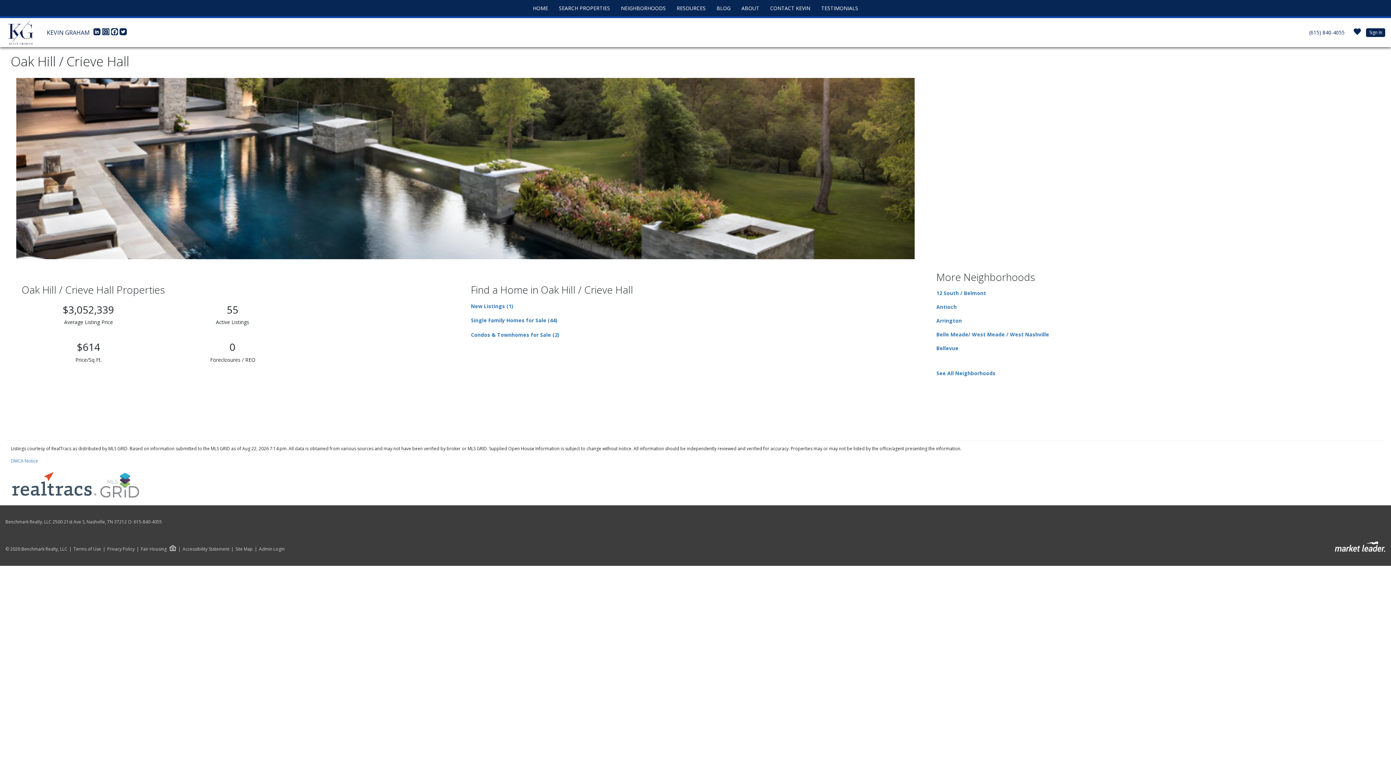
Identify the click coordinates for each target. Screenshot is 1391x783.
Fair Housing (154, 549)
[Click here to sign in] (1357, 33)
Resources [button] (691, 8)
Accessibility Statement (206, 549)
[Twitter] (123, 34)
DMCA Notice (24, 461)
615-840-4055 (148, 522)
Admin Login (272, 549)
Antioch (946, 306)
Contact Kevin (790, 8)
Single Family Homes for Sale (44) (514, 320)
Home (540, 8)
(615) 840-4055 (1327, 32)
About (750, 8)
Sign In (1375, 32)
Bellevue (947, 348)
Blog (724, 8)
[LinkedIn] (97, 34)
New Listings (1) (492, 306)
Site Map (244, 549)
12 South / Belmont (961, 293)
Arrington (949, 320)
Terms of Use (87, 549)
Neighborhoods (643, 8)
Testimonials (839, 8)
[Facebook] (115, 34)
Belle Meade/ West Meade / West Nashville (992, 334)
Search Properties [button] (584, 8)
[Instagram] (106, 34)
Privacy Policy (121, 549)
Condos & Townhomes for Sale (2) (515, 334)
